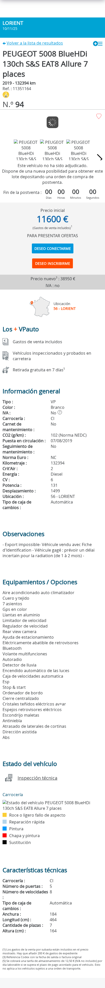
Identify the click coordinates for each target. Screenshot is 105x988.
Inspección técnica (37, 778)
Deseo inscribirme (52, 263)
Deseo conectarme (52, 248)
